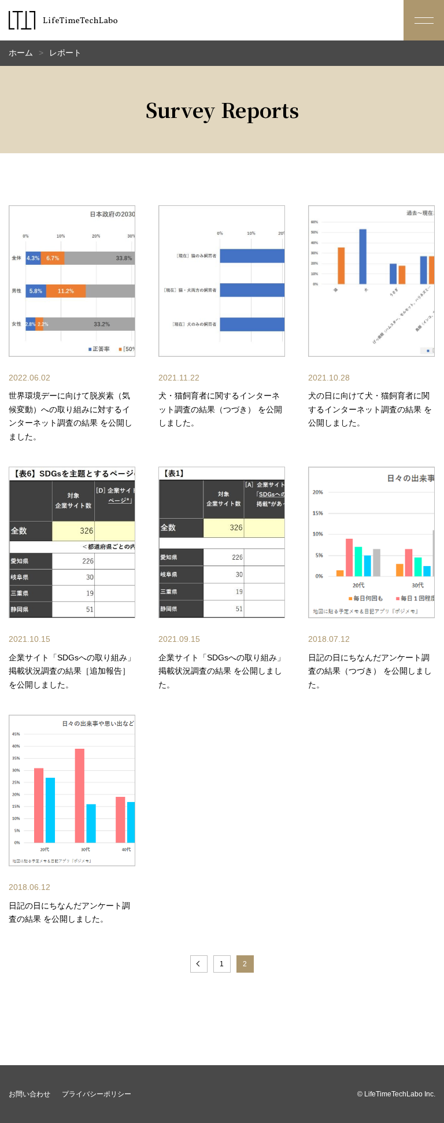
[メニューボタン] (424, 20)
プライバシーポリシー (96, 1094)
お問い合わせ (29, 1094)
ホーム (21, 52)
